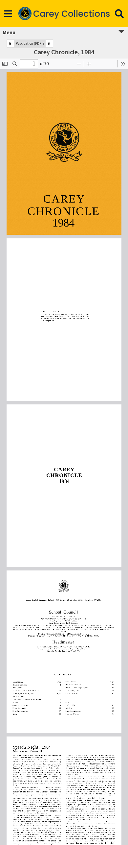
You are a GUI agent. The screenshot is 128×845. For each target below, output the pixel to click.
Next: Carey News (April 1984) (49, 43)
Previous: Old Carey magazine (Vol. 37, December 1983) (10, 43)
